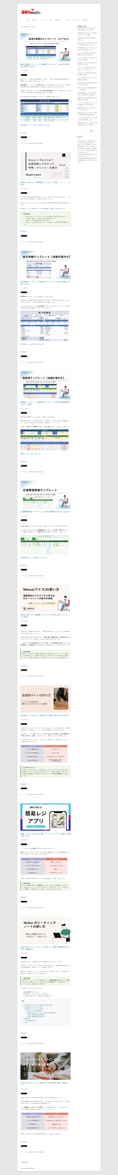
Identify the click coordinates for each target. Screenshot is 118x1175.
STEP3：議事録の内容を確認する (36, 1014)
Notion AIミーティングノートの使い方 (34, 1008)
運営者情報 (84, 20)
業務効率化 (57, 20)
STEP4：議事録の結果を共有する (36, 1016)
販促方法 (34, 20)
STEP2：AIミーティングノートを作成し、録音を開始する (42, 1012)
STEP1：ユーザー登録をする (35, 1010)
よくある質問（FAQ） (30, 1020)
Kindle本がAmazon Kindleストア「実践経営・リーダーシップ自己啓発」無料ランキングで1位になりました (87, 150)
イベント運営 (67, 20)
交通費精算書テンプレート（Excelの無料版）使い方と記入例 (45, 512)
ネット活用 (29, 143)
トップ (21, 20)
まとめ (26, 1022)
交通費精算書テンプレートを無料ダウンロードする (33, 557)
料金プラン (27, 1018)
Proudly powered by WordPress (27, 1168)
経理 (51, 20)
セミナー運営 (76, 20)
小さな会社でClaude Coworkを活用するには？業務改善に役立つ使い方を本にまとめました (87, 160)
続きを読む (24, 132)
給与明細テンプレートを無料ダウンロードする (32, 344)
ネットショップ (43, 20)
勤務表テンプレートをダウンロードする (30, 453)
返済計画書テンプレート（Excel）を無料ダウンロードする (35, 125)
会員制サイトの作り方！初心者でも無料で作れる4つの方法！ (45, 715)
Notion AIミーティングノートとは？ (34, 1006)
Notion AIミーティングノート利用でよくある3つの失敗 (38, 1005)
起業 (28, 20)
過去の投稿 (24, 1162)
